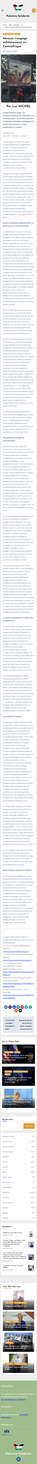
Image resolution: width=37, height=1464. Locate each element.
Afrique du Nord (8, 1136)
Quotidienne (24, 1415)
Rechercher (7, 1119)
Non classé (6, 1182)
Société (5, 1218)
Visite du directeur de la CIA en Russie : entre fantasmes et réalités (17, 1058)
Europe (8, 1321)
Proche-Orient (7, 1203)
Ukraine (14, 1096)
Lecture (5, 1167)
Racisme (5, 1208)
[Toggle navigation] (2, 10)
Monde (4, 1172)
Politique (8, 1071)
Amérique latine (8, 1147)
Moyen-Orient (7, 1177)
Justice (5, 1162)
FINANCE (5, 1157)
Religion (5, 1213)
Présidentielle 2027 (20, 1071)
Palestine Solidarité (17, 16)
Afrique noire (8, 34)
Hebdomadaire (6, 1417)
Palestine (5, 1192)
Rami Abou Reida (20, 1303)
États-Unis (9, 1052)
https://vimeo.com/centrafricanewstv (17, 960)
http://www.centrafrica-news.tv (16, 952)
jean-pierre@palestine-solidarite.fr (13, 1399)
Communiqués (7, 1152)
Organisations (7, 1187)
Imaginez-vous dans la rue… (12, 1232)
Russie (17, 34)
